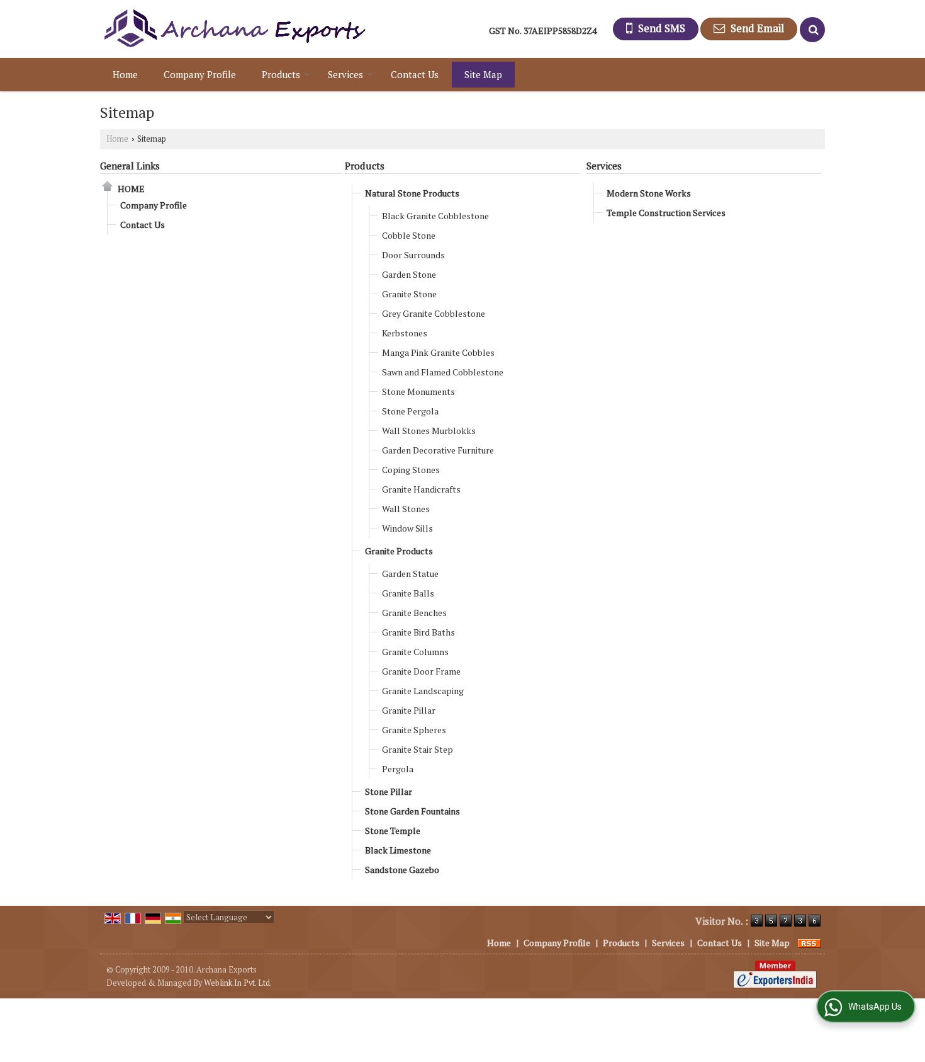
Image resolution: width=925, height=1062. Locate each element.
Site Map (483, 74)
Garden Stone (409, 274)
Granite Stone (409, 294)
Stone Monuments (418, 391)
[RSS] (809, 943)
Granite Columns (415, 652)
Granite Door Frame (421, 671)
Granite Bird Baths (418, 632)
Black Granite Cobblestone (435, 216)
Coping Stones (411, 470)
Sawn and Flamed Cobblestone (442, 372)
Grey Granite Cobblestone (433, 313)
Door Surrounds (413, 255)
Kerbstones (404, 333)
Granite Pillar (408, 710)
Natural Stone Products (412, 193)
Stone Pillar (388, 791)
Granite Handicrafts (421, 489)
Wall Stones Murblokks (429, 431)
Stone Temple (392, 830)
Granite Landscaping (423, 691)
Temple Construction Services (666, 213)
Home (125, 74)
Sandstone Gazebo (402, 870)
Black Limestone (398, 850)
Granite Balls (408, 593)
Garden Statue (410, 574)
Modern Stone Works (649, 193)
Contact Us (415, 74)
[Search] (812, 29)
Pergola (397, 769)
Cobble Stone (408, 235)
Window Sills (407, 528)
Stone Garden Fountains (412, 811)
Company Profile (200, 74)
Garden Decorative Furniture (438, 450)
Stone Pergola (410, 411)
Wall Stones (406, 509)
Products (281, 74)
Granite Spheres (414, 730)
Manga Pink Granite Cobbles (438, 352)
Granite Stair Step (417, 749)
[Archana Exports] (234, 29)
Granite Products (399, 551)
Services (345, 74)
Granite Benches (414, 613)
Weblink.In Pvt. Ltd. (238, 983)
